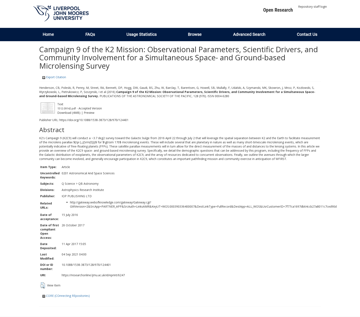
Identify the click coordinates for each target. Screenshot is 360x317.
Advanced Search (249, 34)
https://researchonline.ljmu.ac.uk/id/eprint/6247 (93, 275)
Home (48, 34)
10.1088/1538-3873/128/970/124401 (86, 265)
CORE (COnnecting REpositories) (67, 296)
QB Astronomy (88, 184)
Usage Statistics (141, 34)
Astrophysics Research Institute (83, 190)
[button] (42, 285)
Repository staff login (312, 7)
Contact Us (307, 34)
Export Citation (55, 77)
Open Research (278, 10)
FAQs (90, 34)
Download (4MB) (68, 113)
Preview (89, 113)
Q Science (68, 184)
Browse (195, 34)
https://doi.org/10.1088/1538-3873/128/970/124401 (94, 120)
